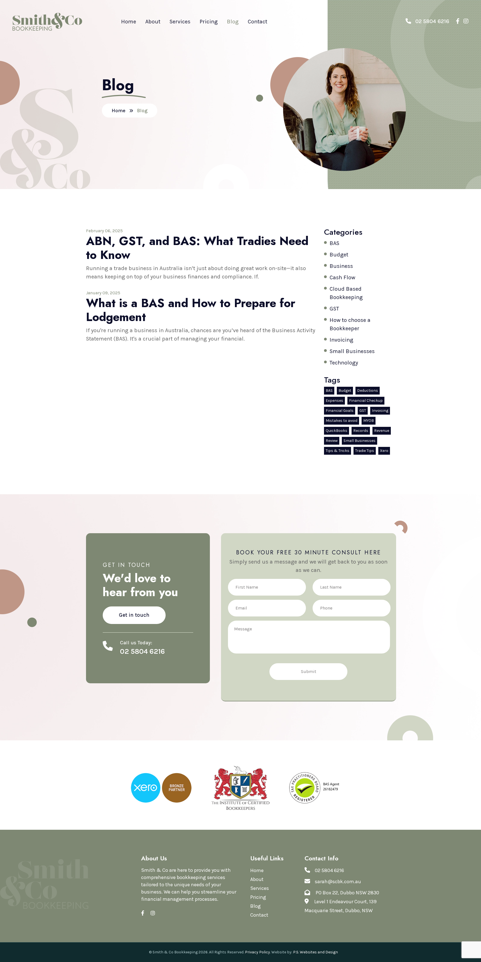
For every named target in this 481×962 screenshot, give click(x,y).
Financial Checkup (366, 400)
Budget (339, 254)
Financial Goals (340, 410)
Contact (257, 22)
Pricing (209, 22)
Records (360, 430)
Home (128, 22)
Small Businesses (352, 351)
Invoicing (341, 340)
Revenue (381, 430)
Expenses (334, 400)
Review (332, 440)
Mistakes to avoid (341, 420)
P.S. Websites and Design (315, 952)
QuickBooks (336, 430)
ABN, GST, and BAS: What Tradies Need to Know (197, 247)
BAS (334, 243)
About (152, 22)
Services (180, 22)
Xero (384, 450)
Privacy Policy (257, 952)
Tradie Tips (364, 450)
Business (341, 266)
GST (334, 308)
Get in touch (134, 615)
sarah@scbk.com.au (338, 881)
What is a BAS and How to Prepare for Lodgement (190, 310)
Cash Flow (342, 277)
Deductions (367, 390)
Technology (344, 362)
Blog (233, 22)
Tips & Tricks (337, 450)
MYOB (368, 420)
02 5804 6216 (431, 21)
